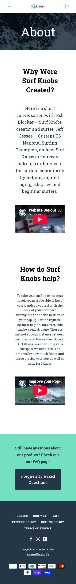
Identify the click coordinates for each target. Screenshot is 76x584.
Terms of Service (38, 528)
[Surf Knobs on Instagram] (38, 539)
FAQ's (56, 515)
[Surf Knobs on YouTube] (45, 539)
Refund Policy (52, 522)
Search (22, 515)
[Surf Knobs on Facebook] (31, 539)
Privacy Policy (24, 522)
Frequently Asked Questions (38, 479)
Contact (40, 515)
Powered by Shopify (38, 554)
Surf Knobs (48, 549)
